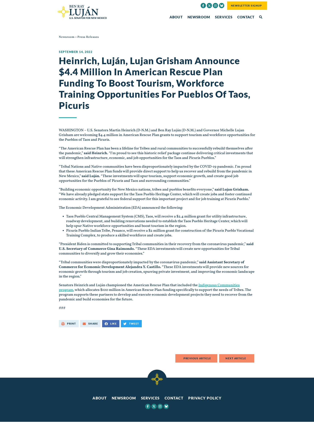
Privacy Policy (205, 398)
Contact (245, 17)
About (176, 17)
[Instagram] (215, 5)
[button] (260, 17)
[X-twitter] (209, 5)
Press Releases (88, 37)
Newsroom (199, 17)
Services (223, 17)
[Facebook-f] (203, 5)
